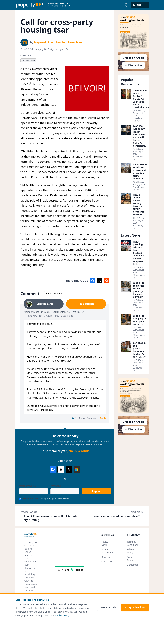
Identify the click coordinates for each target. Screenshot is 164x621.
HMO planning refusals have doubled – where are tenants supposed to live (138, 253)
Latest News (104, 543)
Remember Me (30, 498)
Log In (96, 491)
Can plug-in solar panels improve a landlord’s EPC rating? (139, 349)
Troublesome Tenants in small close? (116, 516)
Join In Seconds (78, 451)
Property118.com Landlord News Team (58, 42)
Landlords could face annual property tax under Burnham (138, 289)
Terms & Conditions (132, 543)
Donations (106, 557)
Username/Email (28, 485)
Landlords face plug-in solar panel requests (139, 319)
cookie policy (62, 615)
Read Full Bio (86, 304)
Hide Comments (54, 293)
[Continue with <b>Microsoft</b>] (77, 469)
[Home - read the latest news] (69, 5)
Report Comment (88, 418)
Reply (103, 418)
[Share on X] (99, 280)
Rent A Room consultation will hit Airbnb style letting (50, 518)
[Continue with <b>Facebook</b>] (53, 469)
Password (55, 485)
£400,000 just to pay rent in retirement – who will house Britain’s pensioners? (139, 136)
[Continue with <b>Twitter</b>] (69, 469)
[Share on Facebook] (92, 280)
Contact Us (107, 561)
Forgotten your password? (55, 498)
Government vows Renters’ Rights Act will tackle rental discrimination (139, 99)
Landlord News (28, 60)
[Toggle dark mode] (126, 5)
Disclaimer (132, 564)
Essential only (108, 607)
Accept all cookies (135, 607)
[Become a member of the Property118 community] (133, 31)
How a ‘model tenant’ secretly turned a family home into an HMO (138, 204)
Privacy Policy (130, 551)
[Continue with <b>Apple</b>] (61, 469)
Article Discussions (107, 551)
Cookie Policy (130, 558)
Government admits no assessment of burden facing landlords (139, 171)
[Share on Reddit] (106, 280)
